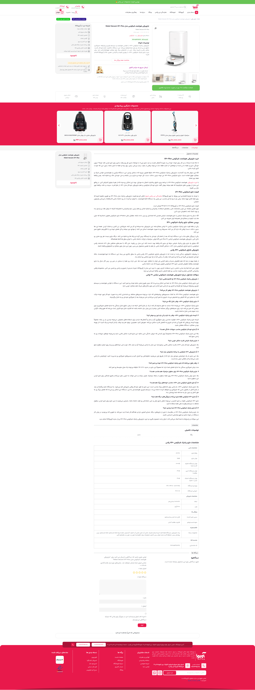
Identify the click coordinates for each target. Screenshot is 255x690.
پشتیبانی (77, 6)
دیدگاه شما (141, 577)
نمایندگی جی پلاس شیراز (153, 196)
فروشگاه (62, 6)
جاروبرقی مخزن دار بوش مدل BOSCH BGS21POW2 (127, 135)
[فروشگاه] (67, 7)
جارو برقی (193, 19)
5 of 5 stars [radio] (134, 572)
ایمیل (143, 606)
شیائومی (131, 36)
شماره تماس (196, 664)
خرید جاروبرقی (192, 182)
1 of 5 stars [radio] (145, 572)
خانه (198, 19)
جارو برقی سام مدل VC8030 (175, 135)
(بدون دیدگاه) (136, 32)
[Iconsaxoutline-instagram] (159, 672)
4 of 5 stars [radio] (137, 572)
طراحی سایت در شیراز (194, 680)
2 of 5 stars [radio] (142, 572)
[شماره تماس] (203, 665)
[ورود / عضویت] (76, 12)
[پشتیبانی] (83, 7)
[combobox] (158, 7)
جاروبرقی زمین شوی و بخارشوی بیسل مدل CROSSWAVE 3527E (80, 135)
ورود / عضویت (70, 12)
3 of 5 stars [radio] (139, 572)
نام (144, 598)
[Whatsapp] (154, 672)
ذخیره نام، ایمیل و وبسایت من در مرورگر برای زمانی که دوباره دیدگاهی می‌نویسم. (125, 618)
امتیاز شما (142, 568)
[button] (155, 28)
